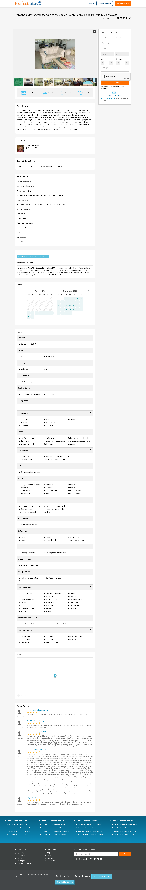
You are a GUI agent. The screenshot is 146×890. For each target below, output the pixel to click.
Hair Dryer (50, 357)
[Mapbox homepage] (21, 695)
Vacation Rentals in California (16, 824)
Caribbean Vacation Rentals (52, 821)
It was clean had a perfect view (38, 710)
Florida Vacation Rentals (86, 821)
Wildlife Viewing (76, 605)
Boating (24, 596)
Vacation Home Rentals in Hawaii (89, 828)
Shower (24, 357)
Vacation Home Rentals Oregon (125, 831)
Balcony (24, 537)
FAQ (48, 853)
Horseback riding (27, 608)
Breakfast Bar (26, 494)
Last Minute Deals (123, 3)
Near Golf (49, 639)
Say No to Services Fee (26, 863)
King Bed (49, 369)
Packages (21, 861)
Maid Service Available (29, 525)
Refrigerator (75, 494)
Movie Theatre (51, 599)
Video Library (51, 422)
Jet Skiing (25, 611)
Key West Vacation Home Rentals (90, 831)
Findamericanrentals (101, 876)
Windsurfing (75, 608)
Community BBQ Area (30, 344)
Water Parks (75, 602)
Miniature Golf (51, 596)
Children (119, 59)
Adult (102, 59)
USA (29, 11)
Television (74, 419)
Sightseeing (75, 593)
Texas (33, 11)
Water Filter (50, 485)
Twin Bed (24, 369)
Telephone (25, 441)
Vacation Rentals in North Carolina (126, 824)
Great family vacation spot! (36, 721)
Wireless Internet (28, 459)
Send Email (115, 83)
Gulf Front (50, 636)
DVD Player (25, 425)
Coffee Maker (75, 491)
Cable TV (24, 419)
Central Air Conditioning (30, 394)
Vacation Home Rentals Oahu (124, 828)
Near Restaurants (77, 636)
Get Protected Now (108, 98)
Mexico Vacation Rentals (122, 821)
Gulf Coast (41, 11)
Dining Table (26, 407)
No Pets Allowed (27, 438)
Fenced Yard (51, 540)
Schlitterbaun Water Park (56, 624)
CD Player (50, 425)
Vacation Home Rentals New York (54, 834)
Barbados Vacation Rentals (16, 821)
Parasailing (50, 608)
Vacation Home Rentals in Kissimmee (91, 834)
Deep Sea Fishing (28, 599)
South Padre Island (51, 11)
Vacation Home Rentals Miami (53, 828)
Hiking (23, 605)
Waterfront (25, 636)
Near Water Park (27, 624)
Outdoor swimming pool (30, 472)
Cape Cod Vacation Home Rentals (18, 828)
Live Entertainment (53, 593)
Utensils (49, 488)
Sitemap (50, 858)
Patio (48, 537)
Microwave (25, 488)
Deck (23, 540)
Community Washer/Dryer (31, 506)
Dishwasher (25, 491)
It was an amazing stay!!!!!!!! (36, 732)
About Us (20, 853)
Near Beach (25, 642)
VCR (47, 419)
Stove (72, 485)
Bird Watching (26, 593)
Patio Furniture (76, 537)
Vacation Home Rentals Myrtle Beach (55, 831)
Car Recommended (53, 578)
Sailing (48, 611)
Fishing (24, 602)
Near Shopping (52, 642)
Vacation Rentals (21, 11)
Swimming (74, 596)
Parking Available (28, 553)
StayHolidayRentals (65, 882)
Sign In (91, 3)
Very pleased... (32, 798)
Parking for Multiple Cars (56, 553)
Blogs (20, 858)
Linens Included (27, 444)
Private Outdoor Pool (29, 565)
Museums (50, 602)
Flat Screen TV (27, 422)
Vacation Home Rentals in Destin (18, 831)
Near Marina (75, 639)
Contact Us (21, 856)
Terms (49, 856)
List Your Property (104, 3)
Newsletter (51, 861)
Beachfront (25, 639)
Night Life (49, 605)
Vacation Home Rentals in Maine (53, 824)
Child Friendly (26, 382)
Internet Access (27, 456)
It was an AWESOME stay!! (36, 750)
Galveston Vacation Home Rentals (90, 824)
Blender (49, 494)
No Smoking (50, 438)
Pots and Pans (51, 491)
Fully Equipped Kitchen (30, 485)
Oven (72, 488)
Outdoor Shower (77, 540)
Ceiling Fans (50, 394)
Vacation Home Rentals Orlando (125, 834)
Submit (125, 854)
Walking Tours (76, 599)
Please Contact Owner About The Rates (32, 256)
